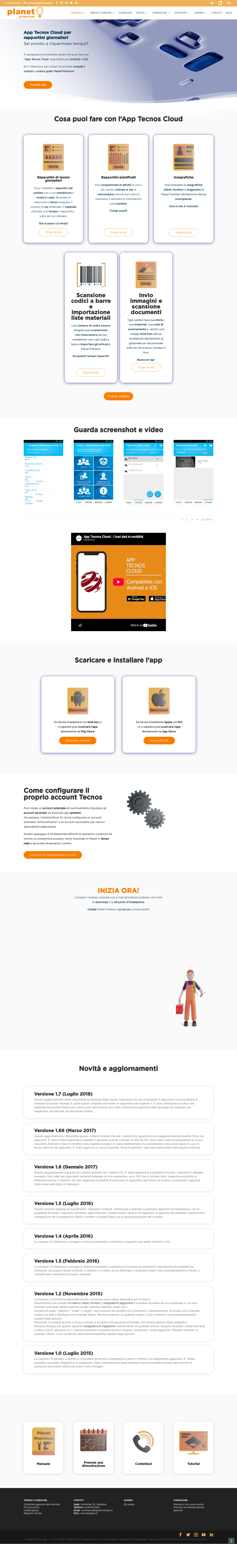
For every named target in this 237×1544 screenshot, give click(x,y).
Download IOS (159, 740)
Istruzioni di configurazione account (53, 854)
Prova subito (118, 396)
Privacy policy (31, 1507)
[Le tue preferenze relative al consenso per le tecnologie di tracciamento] (231, 1541)
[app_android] (93, 504)
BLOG (229, 13)
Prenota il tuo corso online (188, 1504)
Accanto (206, 519)
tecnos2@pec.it (89, 1513)
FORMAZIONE (159, 13)
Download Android (78, 740)
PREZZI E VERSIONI (100, 13)
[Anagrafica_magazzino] (43, 504)
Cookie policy (31, 1510)
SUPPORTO (181, 13)
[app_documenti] (193, 504)
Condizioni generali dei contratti (42, 1504)
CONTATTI (216, 13)
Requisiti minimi (33, 1513)
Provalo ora (38, 84)
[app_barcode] (143, 504)
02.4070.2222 (14, 3)
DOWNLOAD (125, 13)
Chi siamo (129, 1504)
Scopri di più (53, 232)
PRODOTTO (77, 13)
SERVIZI (140, 13)
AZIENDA (199, 13)
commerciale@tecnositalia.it (39, 3)
